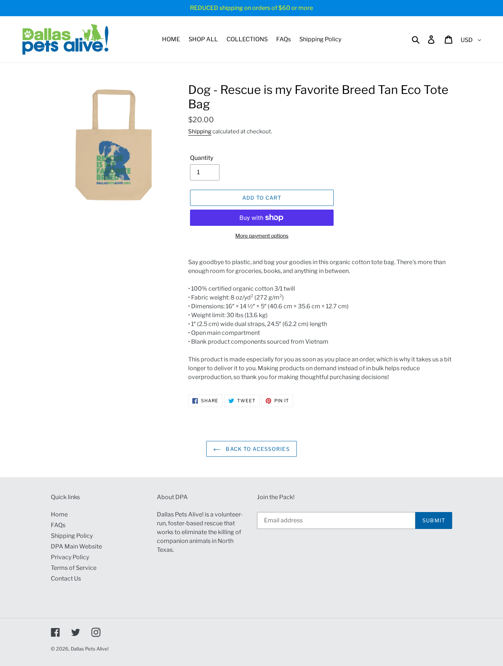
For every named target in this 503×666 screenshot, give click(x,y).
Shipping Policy (72, 535)
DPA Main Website (76, 546)
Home (59, 514)
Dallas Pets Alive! (90, 649)
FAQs (58, 525)
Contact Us (66, 578)
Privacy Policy (70, 557)
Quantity (201, 157)
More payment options (261, 235)
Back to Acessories (256, 449)
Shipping (199, 131)
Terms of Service (73, 567)
